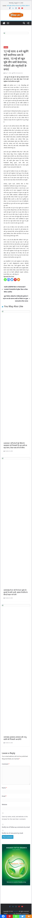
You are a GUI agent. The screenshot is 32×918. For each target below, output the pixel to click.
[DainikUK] (4, 23)
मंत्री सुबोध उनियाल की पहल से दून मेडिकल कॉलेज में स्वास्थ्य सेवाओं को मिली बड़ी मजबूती (18, 6)
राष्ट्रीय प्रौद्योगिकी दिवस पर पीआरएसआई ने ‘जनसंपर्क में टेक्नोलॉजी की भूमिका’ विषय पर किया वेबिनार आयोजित (16, 289)
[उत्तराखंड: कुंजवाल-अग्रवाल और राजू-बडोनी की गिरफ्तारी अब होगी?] (16, 606)
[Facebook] (8, 279)
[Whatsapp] (5, 279)
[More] (18, 279)
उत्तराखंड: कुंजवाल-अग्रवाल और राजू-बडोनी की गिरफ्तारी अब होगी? (15, 738)
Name (4, 788)
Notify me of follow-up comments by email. (16, 827)
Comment (5, 764)
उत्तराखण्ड (5, 47)
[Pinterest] (15, 279)
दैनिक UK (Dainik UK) (18, 73)
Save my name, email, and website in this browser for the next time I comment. (15, 818)
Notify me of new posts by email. (12, 833)
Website (4, 804)
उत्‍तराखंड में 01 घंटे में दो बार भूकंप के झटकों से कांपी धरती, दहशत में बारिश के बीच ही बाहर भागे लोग (16, 592)
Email (4, 796)
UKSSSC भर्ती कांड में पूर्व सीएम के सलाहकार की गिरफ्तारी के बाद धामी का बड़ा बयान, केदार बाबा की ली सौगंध (15, 445)
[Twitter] (11, 279)
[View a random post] (28, 23)
